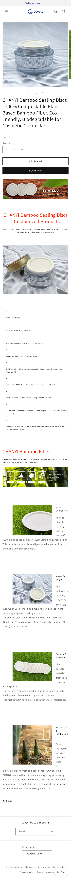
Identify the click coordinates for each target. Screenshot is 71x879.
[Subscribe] (52, 831)
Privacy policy (59, 867)
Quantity (6, 143)
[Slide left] (28, 93)
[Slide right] (42, 93)
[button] (6, 11)
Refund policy (44, 867)
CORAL (15, 867)
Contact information (45, 872)
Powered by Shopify (26, 867)
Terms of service (27, 872)
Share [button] (9, 800)
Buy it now (35, 170)
